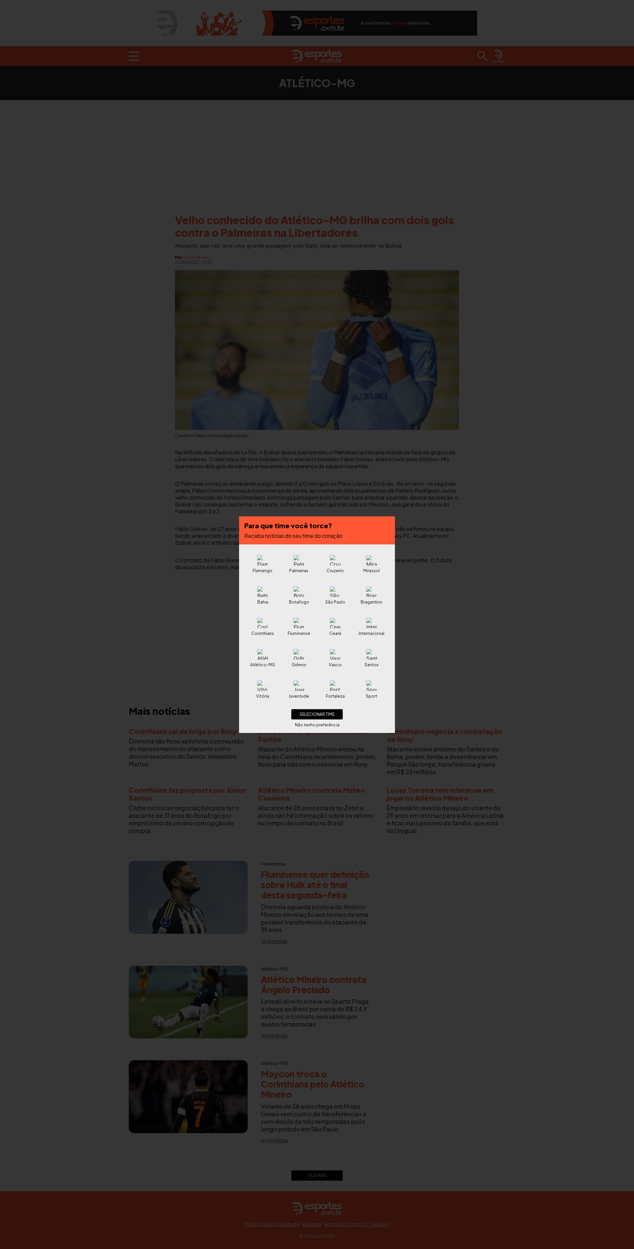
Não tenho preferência (317, 724)
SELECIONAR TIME (317, 714)
